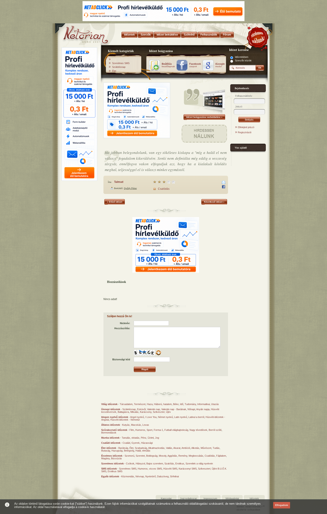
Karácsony (145, 412)
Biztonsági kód (121, 359)
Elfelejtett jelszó (246, 127)
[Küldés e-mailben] (223, 182)
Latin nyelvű (180, 417)
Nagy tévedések (198, 430)
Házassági (147, 442)
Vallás (169, 448)
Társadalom (126, 404)
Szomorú (129, 455)
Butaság (105, 450)
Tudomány (190, 404)
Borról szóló (215, 430)
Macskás (136, 424)
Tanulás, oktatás (130, 437)
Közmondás (127, 476)
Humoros (140, 430)
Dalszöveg (163, 476)
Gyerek (135, 442)
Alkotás (195, 448)
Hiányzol (140, 463)
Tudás (216, 448)
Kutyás (126, 424)
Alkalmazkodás (156, 448)
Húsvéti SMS (170, 468)
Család (126, 442)
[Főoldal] (79, 33)
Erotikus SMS (115, 471)
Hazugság (117, 450)
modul (220, 65)
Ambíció (186, 448)
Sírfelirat (174, 476)
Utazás (215, 404)
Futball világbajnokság (176, 430)
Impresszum (210, 498)
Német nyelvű (165, 417)
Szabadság (141, 448)
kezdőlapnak (168, 65)
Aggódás (172, 455)
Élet (114, 71)
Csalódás (164, 188)
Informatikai (203, 404)
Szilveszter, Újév (162, 412)
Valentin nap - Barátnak (173, 409)
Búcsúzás (116, 458)
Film (131, 430)
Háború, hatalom (163, 404)
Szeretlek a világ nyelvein (199, 463)
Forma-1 (158, 430)
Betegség (129, 450)
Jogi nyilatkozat (188, 498)
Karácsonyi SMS (188, 468)
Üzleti (151, 437)
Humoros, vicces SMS (150, 468)
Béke (176, 404)
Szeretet (140, 455)
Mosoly (162, 455)
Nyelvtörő (150, 476)
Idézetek (254, 498)
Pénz (143, 437)
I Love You (151, 417)
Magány (105, 458)
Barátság (123, 448)
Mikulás (134, 412)
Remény (182, 455)
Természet (139, 404)
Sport (149, 430)
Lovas (145, 424)
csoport (195, 65)
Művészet (206, 448)
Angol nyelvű (137, 417)
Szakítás (169, 463)
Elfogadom (281, 505)
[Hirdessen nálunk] (258, 37)
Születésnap (118, 67)
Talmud (118, 181)
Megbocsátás (196, 455)
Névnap (139, 476)
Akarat (176, 448)
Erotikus (179, 463)
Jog (157, 437)
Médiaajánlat (232, 498)
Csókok (130, 463)
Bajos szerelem (154, 463)
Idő (181, 404)
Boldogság (151, 455)
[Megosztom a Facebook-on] (223, 187)
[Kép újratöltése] (158, 353)
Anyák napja (203, 409)
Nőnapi (191, 409)
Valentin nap (153, 409)
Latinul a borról (196, 417)
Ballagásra (123, 412)
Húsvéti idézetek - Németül (124, 419)
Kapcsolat (166, 498)
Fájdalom (221, 455)
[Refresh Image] (158, 354)
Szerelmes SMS (120, 63)
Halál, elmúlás (142, 450)
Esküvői (141, 409)
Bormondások (108, 432)
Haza (150, 404)
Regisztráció (244, 132)
